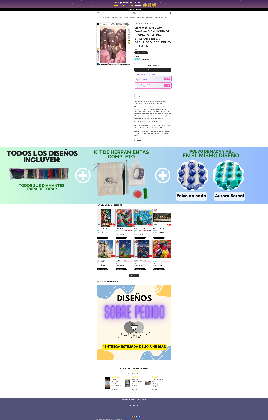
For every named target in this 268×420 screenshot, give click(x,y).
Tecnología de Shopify (119, 419)
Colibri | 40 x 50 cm (124, 229)
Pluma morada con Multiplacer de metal (151, 78)
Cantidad (136, 93)
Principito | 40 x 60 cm (124, 261)
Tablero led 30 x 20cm (146, 84)
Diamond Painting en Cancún (107, 419)
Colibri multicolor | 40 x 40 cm (161, 261)
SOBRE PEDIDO (102, 362)
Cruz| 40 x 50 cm (101, 260)
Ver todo (134, 275)
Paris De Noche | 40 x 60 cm (142, 261)
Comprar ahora (153, 70)
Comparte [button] (139, 140)
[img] (134, 371)
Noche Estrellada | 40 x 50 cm (142, 229)
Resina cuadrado (141, 52)
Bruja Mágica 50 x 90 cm (103, 228)
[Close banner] (266, 4)
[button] (98, 13)
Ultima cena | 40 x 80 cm (159, 228)
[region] (134, 4)
